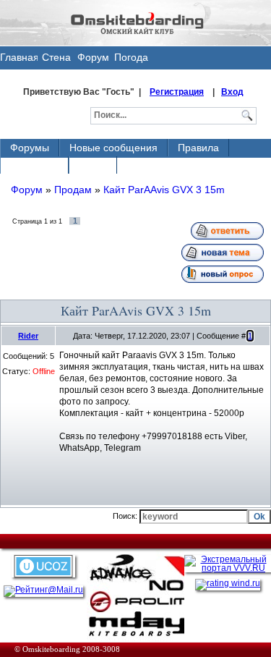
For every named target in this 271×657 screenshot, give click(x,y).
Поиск (93, 165)
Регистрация (177, 92)
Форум (93, 57)
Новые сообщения (113, 147)
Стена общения (56, 60)
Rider (28, 335)
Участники (34, 165)
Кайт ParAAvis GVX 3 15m (164, 189)
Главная (19, 57)
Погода (131, 57)
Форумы (29, 147)
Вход (232, 92)
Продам (73, 189)
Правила (198, 147)
